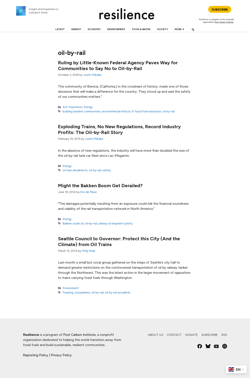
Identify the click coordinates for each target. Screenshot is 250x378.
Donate (191, 335)
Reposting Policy (35, 355)
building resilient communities (82, 111)
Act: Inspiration (72, 107)
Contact (174, 335)
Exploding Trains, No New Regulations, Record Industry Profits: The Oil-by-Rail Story (119, 129)
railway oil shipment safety (115, 223)
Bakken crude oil (73, 223)
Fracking (68, 292)
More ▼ (180, 29)
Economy (94, 29)
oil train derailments (75, 170)
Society (162, 29)
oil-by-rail (169, 111)
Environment (116, 29)
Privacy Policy (61, 355)
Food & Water (141, 29)
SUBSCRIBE (220, 9)
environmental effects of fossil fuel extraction (131, 111)
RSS (224, 335)
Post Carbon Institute (224, 22)
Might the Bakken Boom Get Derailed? (100, 185)
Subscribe (209, 335)
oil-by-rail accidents (117, 292)
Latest (60, 29)
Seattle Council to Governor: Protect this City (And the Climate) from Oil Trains (119, 241)
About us (155, 335)
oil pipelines (82, 292)
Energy (76, 29)
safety (106, 170)
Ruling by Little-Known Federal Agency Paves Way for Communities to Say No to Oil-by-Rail (118, 65)
